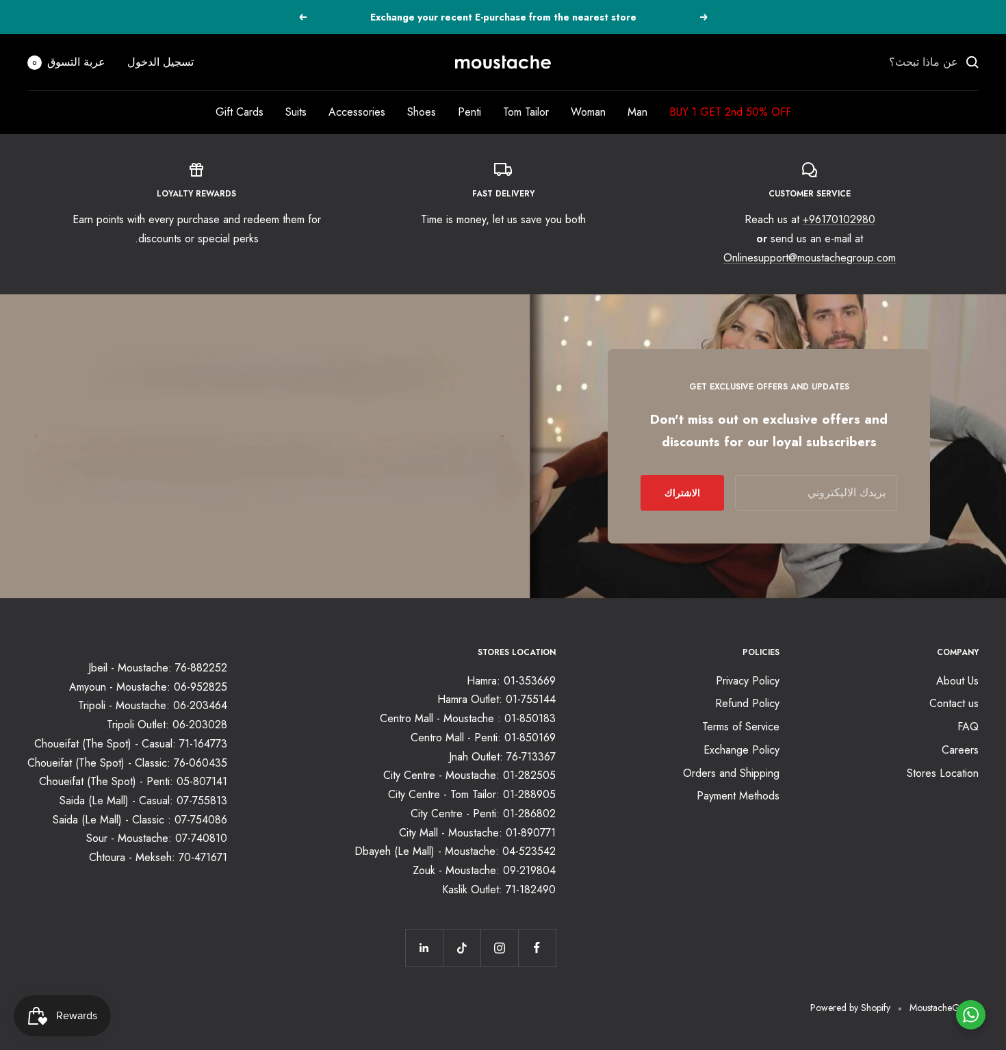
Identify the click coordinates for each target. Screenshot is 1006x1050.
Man (637, 112)
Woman (588, 112)
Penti (469, 112)
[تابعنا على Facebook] (537, 947)
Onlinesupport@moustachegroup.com (809, 258)
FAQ (968, 726)
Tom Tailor (526, 112)
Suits (296, 112)
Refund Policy (747, 703)
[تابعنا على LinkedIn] (424, 947)
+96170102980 (839, 219)
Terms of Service (740, 726)
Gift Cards (239, 112)
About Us (957, 681)
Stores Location (943, 773)
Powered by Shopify (850, 1007)
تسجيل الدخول (160, 62)
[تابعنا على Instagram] (499, 947)
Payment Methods (738, 796)
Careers (960, 750)
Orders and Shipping (731, 773)
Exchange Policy (741, 750)
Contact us (954, 703)
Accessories (356, 112)
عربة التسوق (68, 62)
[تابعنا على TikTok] (461, 947)
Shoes (421, 112)
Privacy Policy (747, 681)
